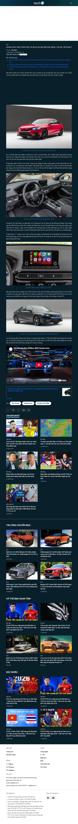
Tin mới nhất (13, 416)
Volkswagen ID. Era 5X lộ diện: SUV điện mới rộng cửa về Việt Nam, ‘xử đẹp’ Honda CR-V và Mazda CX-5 (55, 554)
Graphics (11, 770)
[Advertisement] (39, 91)
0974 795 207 (22, 785)
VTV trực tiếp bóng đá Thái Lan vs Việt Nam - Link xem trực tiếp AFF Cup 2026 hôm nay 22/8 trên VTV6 (21, 701)
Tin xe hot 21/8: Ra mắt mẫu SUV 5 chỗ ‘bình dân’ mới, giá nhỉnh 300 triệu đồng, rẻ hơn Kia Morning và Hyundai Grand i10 (56, 660)
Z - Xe (42, 755)
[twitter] (8, 410)
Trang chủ (9, 752)
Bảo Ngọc (14, 50)
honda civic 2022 (43, 403)
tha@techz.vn (32, 785)
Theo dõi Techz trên (12, 54)
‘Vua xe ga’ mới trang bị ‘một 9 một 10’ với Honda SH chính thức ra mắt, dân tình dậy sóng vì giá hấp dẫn (55, 628)
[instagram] (18, 410)
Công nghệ (44, 752)
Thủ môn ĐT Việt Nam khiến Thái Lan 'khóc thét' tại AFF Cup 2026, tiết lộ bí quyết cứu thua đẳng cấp (21, 444)
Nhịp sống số (9, 504)
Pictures (11, 767)
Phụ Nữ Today (11, 755)
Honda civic (28, 403)
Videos (10, 764)
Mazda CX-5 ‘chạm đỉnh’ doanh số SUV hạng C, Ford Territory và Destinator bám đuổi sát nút (55, 587)
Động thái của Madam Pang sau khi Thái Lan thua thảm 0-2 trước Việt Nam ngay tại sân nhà (56, 476)
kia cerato (15, 403)
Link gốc (9, 398)
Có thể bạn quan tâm (18, 598)
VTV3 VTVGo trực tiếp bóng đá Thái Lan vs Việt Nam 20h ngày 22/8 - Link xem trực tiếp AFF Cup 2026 (55, 734)
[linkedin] (29, 410)
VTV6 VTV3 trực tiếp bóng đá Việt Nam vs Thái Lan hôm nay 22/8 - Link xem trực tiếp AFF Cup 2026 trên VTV (21, 628)
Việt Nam (8, 439)
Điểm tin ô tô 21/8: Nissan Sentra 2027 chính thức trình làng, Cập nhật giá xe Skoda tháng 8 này (22, 660)
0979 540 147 (17, 780)
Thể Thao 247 (45, 764)
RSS (41, 761)
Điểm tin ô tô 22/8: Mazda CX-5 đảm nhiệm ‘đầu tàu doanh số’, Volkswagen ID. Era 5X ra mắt (22, 554)
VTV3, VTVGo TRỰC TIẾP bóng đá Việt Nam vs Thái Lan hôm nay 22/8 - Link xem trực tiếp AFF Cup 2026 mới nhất (21, 734)
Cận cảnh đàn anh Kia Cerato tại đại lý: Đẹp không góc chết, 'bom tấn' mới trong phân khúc (38, 64)
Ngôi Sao (43, 758)
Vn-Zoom (43, 767)
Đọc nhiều (12, 672)
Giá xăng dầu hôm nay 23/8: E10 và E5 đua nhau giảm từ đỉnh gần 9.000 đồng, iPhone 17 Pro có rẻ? (21, 509)
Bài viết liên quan (11, 58)
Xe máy (42, 623)
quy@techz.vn (14, 783)
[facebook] (13, 410)
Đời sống (42, 439)
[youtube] (24, 410)
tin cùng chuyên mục (18, 525)
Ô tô (7, 44)
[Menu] (71, 3)
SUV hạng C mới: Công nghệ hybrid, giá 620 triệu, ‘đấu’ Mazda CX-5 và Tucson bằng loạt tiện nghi (21, 587)
